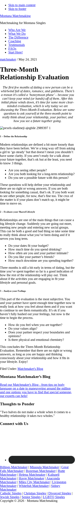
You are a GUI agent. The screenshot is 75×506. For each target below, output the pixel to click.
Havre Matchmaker (31, 478)
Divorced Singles (59, 493)
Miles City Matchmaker (34, 482)
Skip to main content (21, 5)
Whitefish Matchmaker (34, 486)
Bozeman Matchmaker (41, 471)
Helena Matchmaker (32, 474)
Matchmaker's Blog (30, 368)
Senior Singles (31, 497)
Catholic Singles (10, 493)
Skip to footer (17, 9)
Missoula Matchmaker (44, 467)
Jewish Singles (9, 497)
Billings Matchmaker (14, 467)
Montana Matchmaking (15, 16)
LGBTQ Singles (54, 497)
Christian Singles (35, 493)
